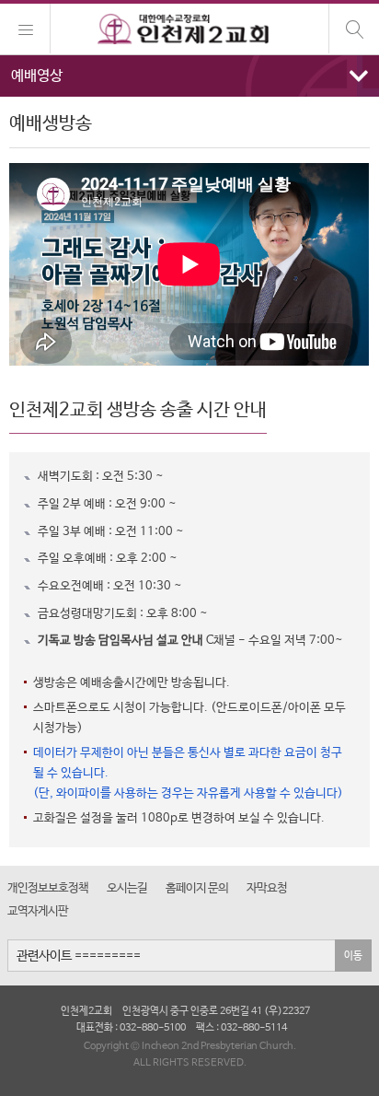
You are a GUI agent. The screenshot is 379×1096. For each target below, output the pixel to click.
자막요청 (267, 888)
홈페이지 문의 (197, 888)
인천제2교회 (189, 30)
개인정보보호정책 (47, 888)
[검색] (353, 28)
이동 (353, 956)
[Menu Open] (25, 28)
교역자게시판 (37, 911)
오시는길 (127, 888)
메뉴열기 (189, 76)
